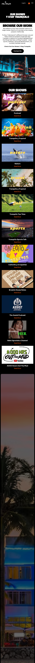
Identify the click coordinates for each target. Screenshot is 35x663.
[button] (29, 3)
